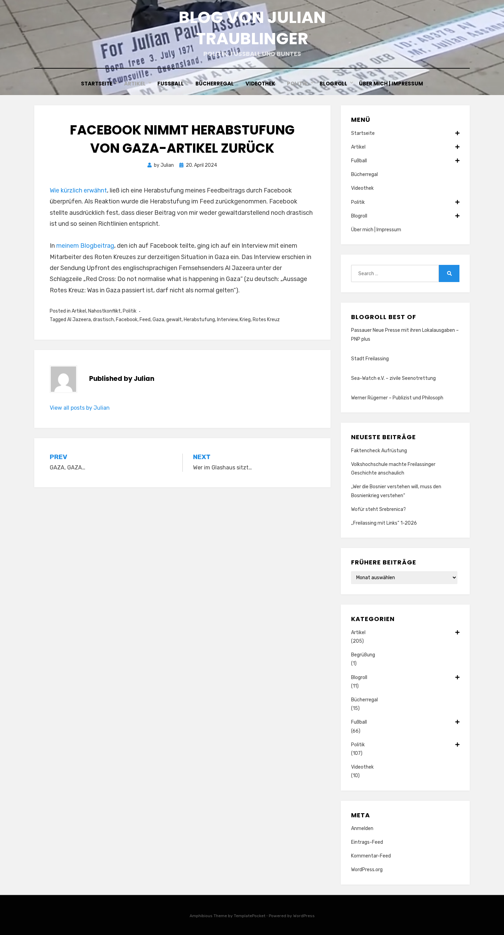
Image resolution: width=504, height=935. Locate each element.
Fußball (170, 83)
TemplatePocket (249, 915)
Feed (145, 320)
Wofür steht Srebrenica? (378, 509)
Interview (227, 320)
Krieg (245, 320)
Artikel (135, 83)
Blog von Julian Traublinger (252, 28)
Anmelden (362, 828)
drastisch (103, 320)
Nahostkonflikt (104, 311)
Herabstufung (199, 320)
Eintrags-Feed (367, 842)
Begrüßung (363, 655)
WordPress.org (367, 870)
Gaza (158, 320)
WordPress (304, 915)
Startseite (96, 83)
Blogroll (333, 83)
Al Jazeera (79, 320)
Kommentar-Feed (371, 856)
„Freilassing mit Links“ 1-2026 (384, 523)
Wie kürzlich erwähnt (78, 190)
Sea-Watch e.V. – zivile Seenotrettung (393, 378)
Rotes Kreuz (266, 320)
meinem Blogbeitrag (85, 245)
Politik (297, 83)
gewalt (174, 320)
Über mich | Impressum (391, 83)
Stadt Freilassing (370, 359)
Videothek (260, 83)
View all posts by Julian (80, 408)
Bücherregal (214, 83)
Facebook (126, 320)
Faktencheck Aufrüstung (379, 451)
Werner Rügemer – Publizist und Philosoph (397, 398)
